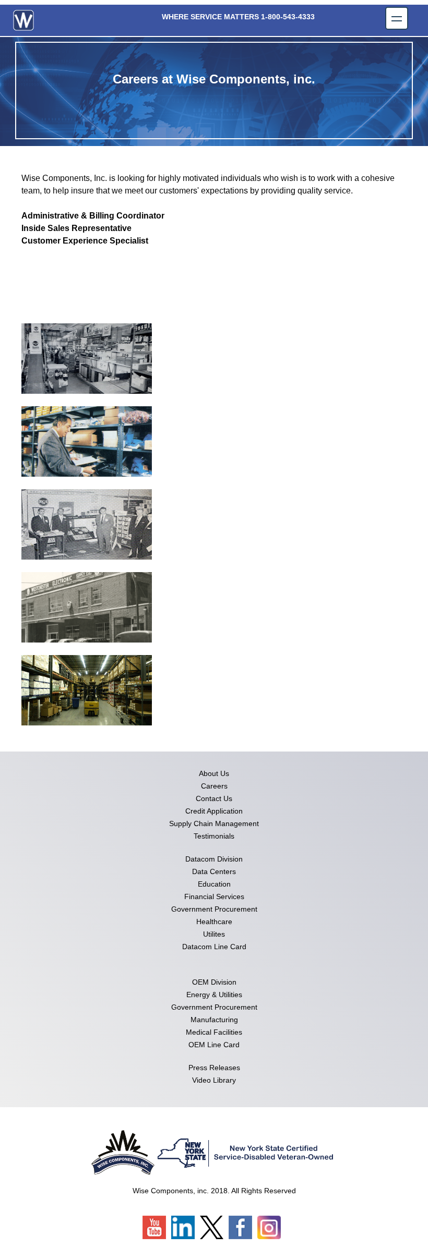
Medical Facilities (214, 1032)
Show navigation (396, 18)
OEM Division (214, 982)
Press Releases (214, 1067)
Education (214, 884)
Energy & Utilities (214, 994)
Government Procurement (214, 909)
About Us (214, 773)
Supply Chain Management (214, 823)
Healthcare (214, 921)
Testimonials (214, 836)
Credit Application (214, 811)
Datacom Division (214, 859)
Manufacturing (214, 1019)
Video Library (214, 1080)
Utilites (214, 934)
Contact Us (214, 798)
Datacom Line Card (214, 946)
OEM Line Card (214, 1044)
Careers (214, 786)
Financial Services (214, 896)
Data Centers (214, 871)
